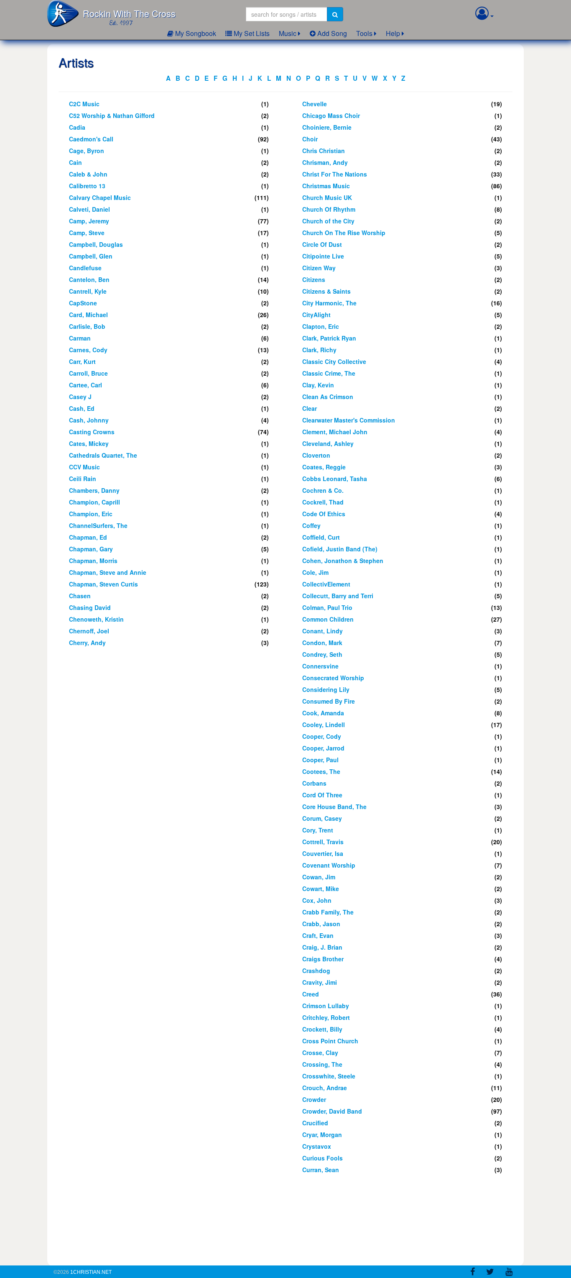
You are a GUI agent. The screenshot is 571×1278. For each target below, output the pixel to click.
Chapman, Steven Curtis (103, 584)
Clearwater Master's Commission (348, 420)
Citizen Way (319, 268)
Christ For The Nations (334, 174)
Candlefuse (85, 268)
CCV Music (84, 467)
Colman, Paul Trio (327, 607)
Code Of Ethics (323, 514)
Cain (75, 162)
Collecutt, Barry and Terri (337, 596)
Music (287, 33)
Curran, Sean (320, 1169)
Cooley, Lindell (323, 724)
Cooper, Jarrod (323, 748)
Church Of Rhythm (328, 209)
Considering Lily (325, 689)
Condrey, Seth (322, 654)
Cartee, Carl (85, 385)
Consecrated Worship (333, 678)
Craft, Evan (318, 935)
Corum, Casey (322, 818)
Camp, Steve (87, 232)
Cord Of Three (322, 795)
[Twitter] (490, 1273)
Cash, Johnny (89, 420)
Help (393, 33)
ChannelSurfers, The (98, 525)
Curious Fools (322, 1158)
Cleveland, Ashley (328, 443)
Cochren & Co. (323, 490)
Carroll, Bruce (88, 373)
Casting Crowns (92, 432)
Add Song (331, 33)
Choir (310, 139)
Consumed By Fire (328, 701)
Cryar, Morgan (322, 1134)
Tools (364, 33)
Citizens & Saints (326, 291)
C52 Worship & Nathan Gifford (112, 115)
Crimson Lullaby (325, 1005)
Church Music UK (327, 197)
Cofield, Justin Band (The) (339, 549)
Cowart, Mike (320, 888)
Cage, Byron (86, 150)
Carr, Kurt (82, 361)
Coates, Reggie (324, 467)
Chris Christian (323, 150)
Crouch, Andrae (324, 1087)
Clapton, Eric (320, 326)
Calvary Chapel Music (100, 197)
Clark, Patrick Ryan (329, 338)
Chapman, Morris (93, 560)
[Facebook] (472, 1273)
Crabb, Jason (321, 923)
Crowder (314, 1099)
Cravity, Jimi (319, 982)
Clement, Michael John (334, 432)
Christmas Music (326, 186)
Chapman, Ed (88, 537)
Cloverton (316, 455)
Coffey (311, 525)
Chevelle (314, 104)
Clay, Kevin (318, 385)
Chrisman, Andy (325, 162)
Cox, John (316, 900)
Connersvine (320, 666)
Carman (80, 338)
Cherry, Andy (87, 642)
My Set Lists (251, 33)
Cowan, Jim (318, 877)
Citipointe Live (323, 256)
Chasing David (90, 607)
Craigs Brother (323, 959)
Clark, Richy (319, 350)
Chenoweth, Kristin (96, 619)
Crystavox (316, 1146)
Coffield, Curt (321, 537)
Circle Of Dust (322, 244)
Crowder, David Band (332, 1111)
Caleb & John (88, 174)
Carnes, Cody (88, 350)
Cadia (77, 127)
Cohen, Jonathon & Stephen (342, 560)
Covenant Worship (328, 865)
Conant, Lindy (322, 631)
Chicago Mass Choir (331, 115)
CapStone (83, 303)
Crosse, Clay (320, 1052)
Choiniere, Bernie (327, 127)
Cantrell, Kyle (88, 291)
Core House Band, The (334, 806)
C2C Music (84, 104)
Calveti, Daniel (89, 209)
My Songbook (194, 33)
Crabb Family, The (328, 912)
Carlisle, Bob (87, 326)
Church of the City (328, 221)
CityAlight (316, 314)
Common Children (328, 619)
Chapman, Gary (91, 549)
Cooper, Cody (321, 736)
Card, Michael (88, 314)
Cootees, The (321, 771)
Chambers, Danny (94, 490)
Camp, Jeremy (89, 221)
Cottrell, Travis (323, 841)
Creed (310, 994)
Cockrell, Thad (323, 502)
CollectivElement (326, 584)
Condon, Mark (322, 642)
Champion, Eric (90, 514)
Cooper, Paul (320, 760)
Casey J (80, 396)
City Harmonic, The (329, 303)
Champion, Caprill (94, 502)
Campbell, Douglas (96, 244)
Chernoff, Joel (89, 631)
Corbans (314, 783)
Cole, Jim (315, 572)
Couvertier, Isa (322, 853)
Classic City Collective (334, 361)
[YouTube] (508, 1273)
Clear (309, 408)
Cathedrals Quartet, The (103, 455)
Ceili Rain (82, 478)
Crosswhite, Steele (328, 1076)
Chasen (80, 596)
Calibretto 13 (87, 186)
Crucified (315, 1123)
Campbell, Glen (90, 256)
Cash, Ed (81, 408)
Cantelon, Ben (89, 279)
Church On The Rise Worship (343, 232)
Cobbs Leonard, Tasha (334, 478)
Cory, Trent (317, 830)
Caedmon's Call (91, 139)
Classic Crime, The (328, 373)
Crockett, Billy (322, 1029)
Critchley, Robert (326, 1017)
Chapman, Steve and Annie (107, 572)
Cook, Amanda (323, 713)
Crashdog (316, 970)
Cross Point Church (330, 1041)
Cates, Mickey (89, 443)
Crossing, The (322, 1064)
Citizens (313, 279)
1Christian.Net (91, 1272)
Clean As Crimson (327, 396)
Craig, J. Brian (322, 947)
